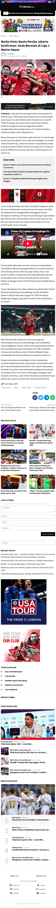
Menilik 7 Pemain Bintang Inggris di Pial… (28, 762)
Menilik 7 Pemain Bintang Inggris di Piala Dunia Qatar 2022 (41, 442)
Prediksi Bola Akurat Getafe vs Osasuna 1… (31, 850)
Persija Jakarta (40, 387)
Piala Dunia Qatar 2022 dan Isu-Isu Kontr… (29, 752)
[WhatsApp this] (52, 397)
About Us (14, 876)
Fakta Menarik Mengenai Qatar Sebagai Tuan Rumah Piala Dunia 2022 (41, 467)
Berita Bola (14, 750)
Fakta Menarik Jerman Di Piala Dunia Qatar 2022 (14, 492)
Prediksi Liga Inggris (14, 685)
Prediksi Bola (17, 848)
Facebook (16, 885)
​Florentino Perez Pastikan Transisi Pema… (31, 820)
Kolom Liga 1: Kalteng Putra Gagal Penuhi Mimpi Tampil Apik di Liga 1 (42, 407)
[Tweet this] (40, 397)
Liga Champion (11, 690)
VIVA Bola (5, 113)
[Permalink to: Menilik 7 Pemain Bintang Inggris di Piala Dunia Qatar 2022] (42, 431)
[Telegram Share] (46, 397)
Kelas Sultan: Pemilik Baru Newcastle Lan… (31, 830)
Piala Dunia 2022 (7, 742)
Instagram (42, 889)
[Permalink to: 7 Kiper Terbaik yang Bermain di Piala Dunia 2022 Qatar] (42, 482)
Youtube (42, 893)
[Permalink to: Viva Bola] (3, 55)
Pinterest (16, 889)
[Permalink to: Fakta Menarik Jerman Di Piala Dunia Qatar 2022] (14, 482)
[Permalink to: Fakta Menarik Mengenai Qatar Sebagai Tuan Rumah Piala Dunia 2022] (42, 457)
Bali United (6, 387)
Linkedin (16, 893)
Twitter (42, 885)
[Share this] (35, 397)
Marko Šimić (26, 387)
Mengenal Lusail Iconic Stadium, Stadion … (29, 772)
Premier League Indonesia (16, 681)
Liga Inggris (10, 676)
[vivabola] (28, 6)
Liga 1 (16, 387)
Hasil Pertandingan (13, 672)
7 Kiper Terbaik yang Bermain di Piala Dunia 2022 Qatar (41, 492)
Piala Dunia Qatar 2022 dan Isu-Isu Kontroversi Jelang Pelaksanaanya (12, 442)
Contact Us (41, 876)
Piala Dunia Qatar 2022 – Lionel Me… (17, 744)
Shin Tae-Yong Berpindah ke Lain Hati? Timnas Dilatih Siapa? (13, 407)
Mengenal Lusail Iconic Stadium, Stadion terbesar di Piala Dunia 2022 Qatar (13, 467)
